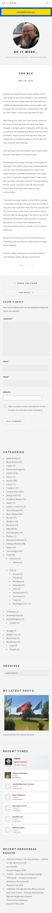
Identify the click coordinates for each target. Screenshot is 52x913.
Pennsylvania (19, 592)
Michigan (17, 581)
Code (12, 645)
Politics (9, 536)
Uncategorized (13, 615)
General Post (12, 491)
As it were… (10, 3)
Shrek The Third (27, 283)
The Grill (25, 292)
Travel (9, 554)
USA (11, 570)
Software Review (13, 543)
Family (22, 265)
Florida (16, 577)
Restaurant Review (15, 540)
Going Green (12, 495)
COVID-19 (10, 473)
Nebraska (17, 585)
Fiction (9, 484)
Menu (47, 3)
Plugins (13, 649)
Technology (11, 551)
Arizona (16, 574)
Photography (12, 532)
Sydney (16, 562)
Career (9, 465)
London (13, 622)
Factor (9, 476)
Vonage (9, 630)
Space (9, 547)
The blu (26, 73)
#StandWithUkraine (26, 12)
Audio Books (12, 458)
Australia (14, 558)
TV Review (11, 611)
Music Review (12, 514)
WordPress (11, 642)
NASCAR (10, 528)
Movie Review (12, 510)
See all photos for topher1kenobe (18, 734)
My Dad (9, 517)
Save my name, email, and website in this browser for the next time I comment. (26, 408)
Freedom (10, 488)
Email (6, 377)
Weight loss (11, 634)
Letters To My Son (14, 506)
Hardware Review (14, 499)
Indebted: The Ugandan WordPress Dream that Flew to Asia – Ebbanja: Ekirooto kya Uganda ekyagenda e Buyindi (25, 893)
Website (7, 392)
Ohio (15, 588)
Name (6, 361)
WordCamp (11, 638)
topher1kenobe (20, 762)
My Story (10, 525)
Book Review (12, 462)
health (9, 502)
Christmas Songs (14, 469)
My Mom (10, 521)
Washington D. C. (20, 603)
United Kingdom (13, 619)
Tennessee (18, 596)
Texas (15, 600)
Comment (8, 319)
